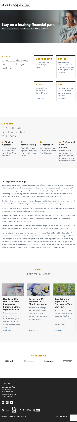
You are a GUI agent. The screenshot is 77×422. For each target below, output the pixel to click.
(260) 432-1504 (7, 396)
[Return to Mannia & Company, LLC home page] (17, 5)
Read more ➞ (12, 330)
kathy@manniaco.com (9, 394)
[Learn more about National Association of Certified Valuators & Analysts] (25, 410)
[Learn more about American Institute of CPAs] (5, 410)
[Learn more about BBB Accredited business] (36, 410)
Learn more (44, 75)
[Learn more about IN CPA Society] (14, 410)
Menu (73, 5)
